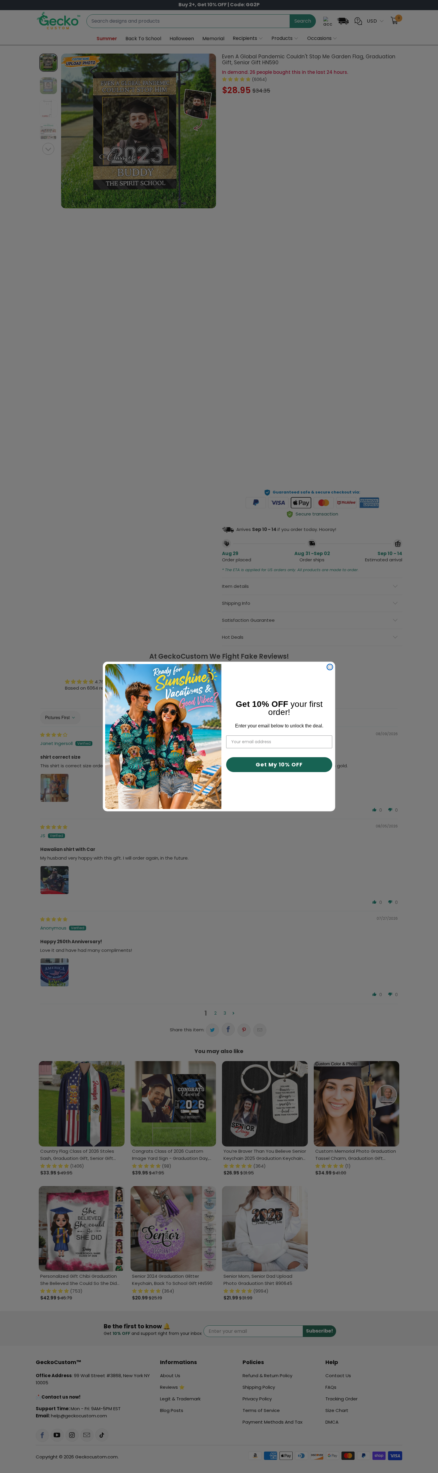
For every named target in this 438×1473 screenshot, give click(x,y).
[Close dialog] (330, 667)
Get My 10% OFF (279, 764)
